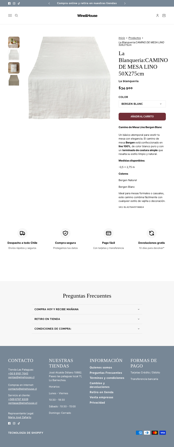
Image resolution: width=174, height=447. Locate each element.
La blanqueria (129, 81)
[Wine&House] (87, 15)
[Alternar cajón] (10, 15)
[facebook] (9, 3)
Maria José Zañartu (19, 417)
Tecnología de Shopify (25, 432)
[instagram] (14, 3)
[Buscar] (16, 15)
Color (123, 97)
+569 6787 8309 (18, 399)
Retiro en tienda (102, 392)
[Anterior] (49, 3)
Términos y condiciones (107, 378)
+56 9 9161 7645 (18, 373)
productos (134, 38)
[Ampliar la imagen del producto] (69, 81)
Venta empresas (101, 397)
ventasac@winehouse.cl (22, 403)
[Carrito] (164, 15)
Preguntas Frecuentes (106, 372)
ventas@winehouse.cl (21, 377)
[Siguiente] (125, 3)
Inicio (122, 38)
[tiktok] (18, 3)
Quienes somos (101, 367)
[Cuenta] (157, 15)
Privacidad (97, 402)
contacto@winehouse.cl (22, 388)
